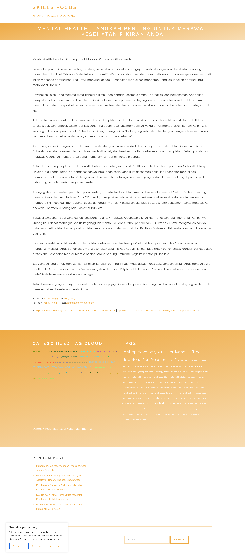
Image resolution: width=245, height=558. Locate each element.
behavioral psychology (102, 367)
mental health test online (104, 351)
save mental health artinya (132, 409)
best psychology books (141, 372)
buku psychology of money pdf (161, 372)
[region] (37, 537)
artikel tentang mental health (45, 378)
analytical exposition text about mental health (62, 351)
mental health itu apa (164, 387)
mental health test (93, 373)
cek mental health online (137, 377)
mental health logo (197, 387)
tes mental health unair (110, 357)
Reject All (37, 546)
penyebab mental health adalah (44, 362)
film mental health (61, 362)
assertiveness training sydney (42, 373)
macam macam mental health (78, 362)
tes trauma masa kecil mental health (168, 414)
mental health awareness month (197, 382)
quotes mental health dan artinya (90, 357)
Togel (48, 428)
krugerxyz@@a (51, 298)
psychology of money (79, 373)
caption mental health (182, 372)
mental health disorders (147, 387)
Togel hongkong (60, 15)
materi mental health (176, 382)
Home (38, 15)
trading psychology (140, 419)
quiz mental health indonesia (133, 403)
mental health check (130, 387)
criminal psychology (187, 377)
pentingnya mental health (182, 393)
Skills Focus (55, 7)
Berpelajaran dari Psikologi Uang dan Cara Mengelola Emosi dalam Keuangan (75, 310)
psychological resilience (68, 357)
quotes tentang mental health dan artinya (192, 403)
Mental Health (50, 302)
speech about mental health (172, 409)
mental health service (130, 393)
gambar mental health (136, 382)
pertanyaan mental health (142, 398)
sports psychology (190, 409)
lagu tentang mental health (80, 302)
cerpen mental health (155, 377)
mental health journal (181, 387)
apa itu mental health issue (86, 351)
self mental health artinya (50, 357)
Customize (18, 546)
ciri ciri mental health (40, 351)
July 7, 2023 (69, 298)
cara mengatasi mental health (62, 373)
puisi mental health (198, 398)
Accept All (55, 546)
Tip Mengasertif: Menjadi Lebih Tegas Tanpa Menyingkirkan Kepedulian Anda (157, 310)
